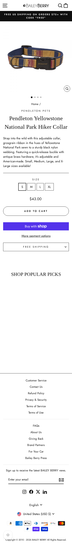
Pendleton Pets (36, 111)
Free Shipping (36, 247)
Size (36, 179)
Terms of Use (36, 413)
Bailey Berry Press (36, 458)
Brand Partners (36, 445)
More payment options (36, 236)
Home (34, 104)
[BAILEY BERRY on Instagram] (24, 492)
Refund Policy (36, 393)
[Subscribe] (61, 479)
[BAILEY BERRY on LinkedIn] (45, 492)
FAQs (36, 426)
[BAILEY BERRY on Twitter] (38, 492)
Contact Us (36, 387)
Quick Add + (12, 359)
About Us (36, 432)
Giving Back (36, 439)
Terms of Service (36, 406)
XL (49, 187)
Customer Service (36, 380)
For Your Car (36, 452)
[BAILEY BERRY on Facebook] (31, 492)
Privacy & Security (36, 400)
